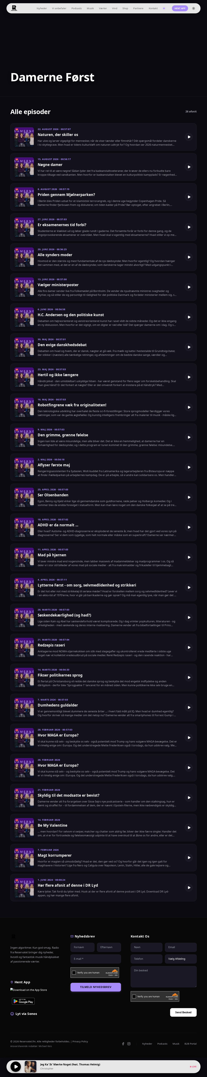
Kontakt (153, 8)
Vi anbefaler (59, 8)
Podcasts (76, 8)
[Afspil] (16, 1067)
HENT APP (179, 8)
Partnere (138, 8)
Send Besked (183, 1012)
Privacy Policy (80, 1041)
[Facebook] (123, 1043)
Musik (90, 8)
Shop (125, 8)
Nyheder (42, 8)
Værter (103, 8)
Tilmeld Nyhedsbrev (95, 987)
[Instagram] (129, 1043)
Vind (114, 8)
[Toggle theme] (193, 8)
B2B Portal (191, 1043)
